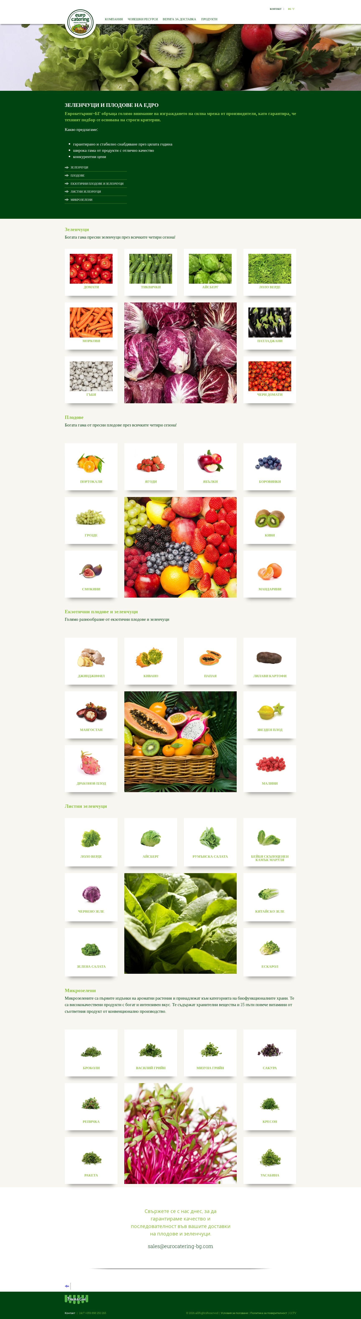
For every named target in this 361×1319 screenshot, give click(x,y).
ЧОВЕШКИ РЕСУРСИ (143, 19)
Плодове (78, 175)
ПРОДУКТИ (209, 19)
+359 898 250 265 (95, 1313)
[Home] (80, 22)
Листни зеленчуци (86, 191)
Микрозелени (81, 200)
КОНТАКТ (275, 8)
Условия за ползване (234, 1313)
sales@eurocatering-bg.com (180, 1246)
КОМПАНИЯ (114, 19)
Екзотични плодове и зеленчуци (97, 184)
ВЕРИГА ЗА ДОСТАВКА (179, 19)
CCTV (292, 1313)
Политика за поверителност (268, 1313)
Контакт (70, 1313)
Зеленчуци (79, 167)
